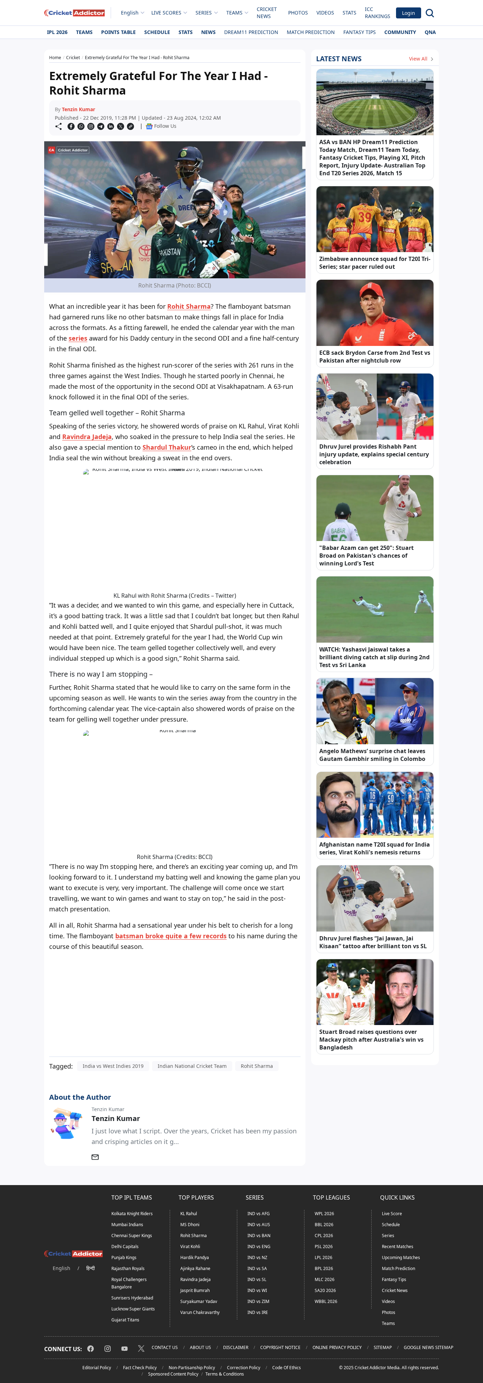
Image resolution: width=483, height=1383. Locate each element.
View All (419, 58)
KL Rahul (188, 1214)
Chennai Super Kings (131, 1236)
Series (388, 1236)
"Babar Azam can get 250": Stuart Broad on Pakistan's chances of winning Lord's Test (366, 555)
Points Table (118, 32)
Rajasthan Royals (128, 1268)
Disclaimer (235, 1347)
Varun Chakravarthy (200, 1312)
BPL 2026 (324, 1268)
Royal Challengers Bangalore (129, 1283)
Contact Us (165, 1347)
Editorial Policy (96, 1368)
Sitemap (383, 1347)
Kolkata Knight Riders (132, 1214)
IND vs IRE (258, 1312)
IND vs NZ (257, 1257)
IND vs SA (257, 1268)
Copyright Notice (280, 1347)
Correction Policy (243, 1368)
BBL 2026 (324, 1225)
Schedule (157, 32)
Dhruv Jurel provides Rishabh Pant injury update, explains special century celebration (374, 454)
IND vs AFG (259, 1214)
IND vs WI (257, 1290)
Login (408, 13)
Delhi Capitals (125, 1246)
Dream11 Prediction (251, 32)
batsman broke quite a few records (171, 936)
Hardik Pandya (194, 1257)
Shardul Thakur (166, 447)
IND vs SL (257, 1279)
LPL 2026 (323, 1257)
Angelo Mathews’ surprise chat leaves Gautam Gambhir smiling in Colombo (372, 755)
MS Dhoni (189, 1225)
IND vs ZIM (258, 1301)
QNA (430, 32)
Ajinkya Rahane (195, 1268)
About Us (200, 1347)
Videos (325, 12)
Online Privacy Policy (337, 1347)
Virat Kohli (190, 1246)
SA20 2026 (325, 1290)
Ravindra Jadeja (87, 436)
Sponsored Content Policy (173, 1374)
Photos (298, 12)
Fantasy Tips (359, 32)
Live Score (392, 1214)
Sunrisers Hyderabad (132, 1298)
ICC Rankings (377, 12)
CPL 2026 (324, 1236)
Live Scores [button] (166, 12)
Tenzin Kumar (78, 109)
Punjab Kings (123, 1257)
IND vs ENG (259, 1246)
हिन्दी (90, 1268)
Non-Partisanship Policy (192, 1368)
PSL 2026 (324, 1246)
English (130, 12)
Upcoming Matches (401, 1257)
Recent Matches (397, 1246)
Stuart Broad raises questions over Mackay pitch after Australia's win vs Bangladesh (371, 1039)
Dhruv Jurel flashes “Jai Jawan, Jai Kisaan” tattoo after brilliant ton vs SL (373, 942)
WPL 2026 (324, 1214)
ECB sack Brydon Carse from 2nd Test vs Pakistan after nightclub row (374, 356)
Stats (349, 12)
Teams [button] (234, 12)
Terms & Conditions (224, 1374)
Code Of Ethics (286, 1368)
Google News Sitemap (428, 1347)
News (208, 32)
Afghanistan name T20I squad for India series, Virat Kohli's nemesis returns (374, 848)
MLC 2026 (324, 1279)
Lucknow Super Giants (133, 1309)
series (78, 338)
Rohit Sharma (189, 306)
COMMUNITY (400, 32)
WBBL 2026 (326, 1301)
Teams (84, 32)
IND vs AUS (259, 1225)
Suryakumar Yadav (198, 1301)
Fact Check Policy (140, 1368)
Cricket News (267, 12)
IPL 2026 (57, 32)
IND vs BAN (259, 1236)
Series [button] (204, 12)
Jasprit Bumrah (195, 1290)
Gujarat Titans (125, 1320)
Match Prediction (311, 32)
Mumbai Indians (127, 1225)
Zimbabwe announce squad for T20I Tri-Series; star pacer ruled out (374, 263)
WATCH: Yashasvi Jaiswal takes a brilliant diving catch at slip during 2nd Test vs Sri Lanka (374, 657)
